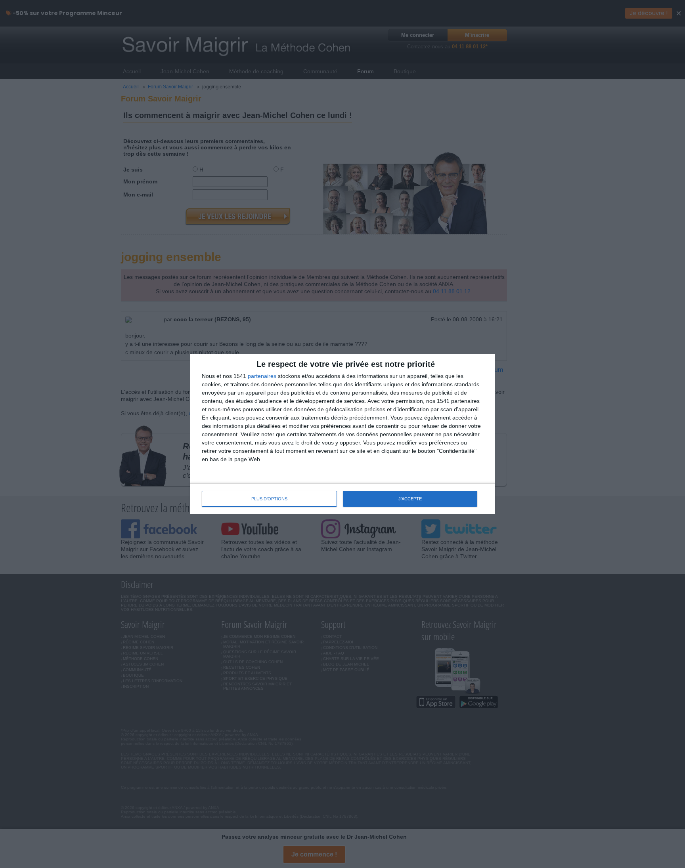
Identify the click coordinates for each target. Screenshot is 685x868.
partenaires (262, 376)
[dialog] (342, 434)
